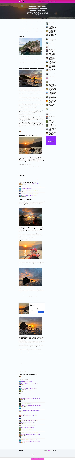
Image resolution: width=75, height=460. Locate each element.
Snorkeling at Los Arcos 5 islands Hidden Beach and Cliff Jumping (30, 405)
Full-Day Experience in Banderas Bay (26, 400)
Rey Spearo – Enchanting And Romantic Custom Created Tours (30, 190)
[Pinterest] (21, 450)
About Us (54, 1)
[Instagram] (20, 450)
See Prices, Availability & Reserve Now (37, 458)
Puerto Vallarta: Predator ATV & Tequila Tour (27, 390)
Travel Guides (50, 1)
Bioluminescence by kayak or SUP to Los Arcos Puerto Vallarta (30, 398)
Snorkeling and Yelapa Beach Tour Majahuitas (28, 422)
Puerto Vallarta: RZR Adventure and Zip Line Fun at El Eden (29, 420)
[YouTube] (22, 450)
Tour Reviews (44, 1)
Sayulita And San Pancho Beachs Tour (26, 188)
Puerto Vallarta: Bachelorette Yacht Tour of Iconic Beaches (29, 432)
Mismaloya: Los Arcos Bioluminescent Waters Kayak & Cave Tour (30, 183)
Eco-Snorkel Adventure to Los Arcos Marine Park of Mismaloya (30, 441)
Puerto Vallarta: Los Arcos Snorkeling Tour (27, 427)
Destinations (39, 1)
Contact (33, 455)
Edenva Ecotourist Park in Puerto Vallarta (27, 403)
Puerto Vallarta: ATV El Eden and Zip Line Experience (29, 415)
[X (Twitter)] (19, 450)
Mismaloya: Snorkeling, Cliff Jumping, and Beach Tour (29, 195)
